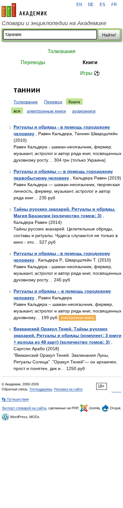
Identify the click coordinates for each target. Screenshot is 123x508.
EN (79, 5)
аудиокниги (84, 110)
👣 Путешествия (15, 399)
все (17, 110)
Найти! (109, 34)
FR (114, 5)
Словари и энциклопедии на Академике (54, 23)
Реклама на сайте (68, 389)
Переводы (33, 62)
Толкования (61, 51)
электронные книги (46, 110)
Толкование (26, 101)
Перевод (53, 101)
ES (102, 5)
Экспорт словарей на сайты (24, 408)
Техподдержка (40, 389)
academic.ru (24, 10)
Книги (90, 62)
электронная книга (77, 318)
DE (91, 5)
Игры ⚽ (90, 73)
